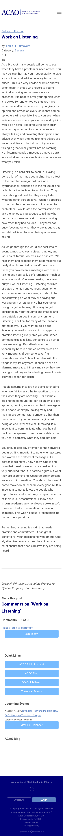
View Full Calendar (31, 725)
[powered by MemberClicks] (31, 832)
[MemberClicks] (21, 12)
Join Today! (32, 633)
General (19, 50)
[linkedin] (32, 789)
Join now (19, 800)
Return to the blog (13, 31)
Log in (44, 800)
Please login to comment (17, 627)
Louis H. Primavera (18, 46)
